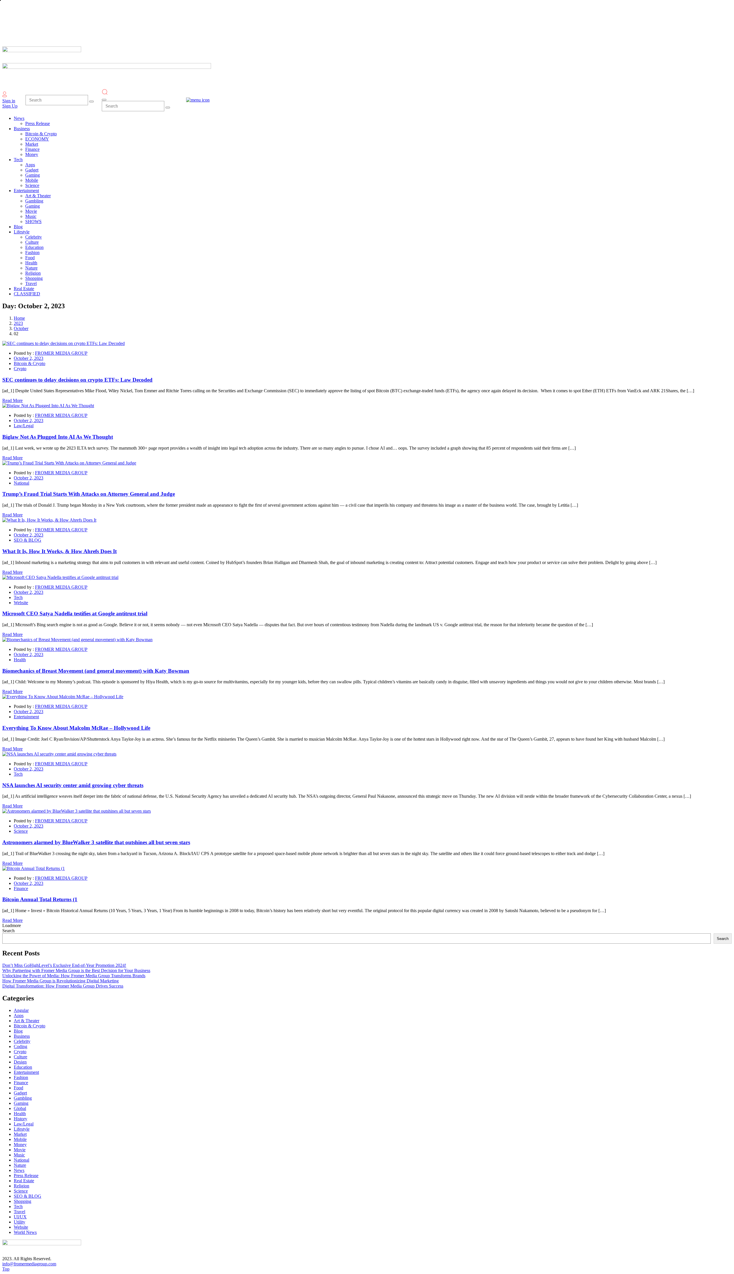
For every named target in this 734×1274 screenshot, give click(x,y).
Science (21, 831)
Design (20, 1062)
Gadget (20, 1092)
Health (20, 659)
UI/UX (20, 1216)
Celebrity (22, 1041)
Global (20, 1108)
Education (23, 1067)
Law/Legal (24, 425)
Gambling (23, 1098)
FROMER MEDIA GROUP (61, 353)
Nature (20, 1165)
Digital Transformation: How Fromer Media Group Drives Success (62, 986)
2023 (18, 323)
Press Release (26, 1175)
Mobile (20, 1139)
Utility (19, 1222)
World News (25, 1232)
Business (22, 1036)
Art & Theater (26, 1020)
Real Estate (24, 1180)
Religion (21, 1185)
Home (19, 318)
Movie (20, 1149)
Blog (18, 1031)
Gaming (21, 1103)
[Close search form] (104, 100)
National (21, 483)
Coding (20, 1046)
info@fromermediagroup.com (29, 1263)
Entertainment (26, 716)
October (21, 328)
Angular (21, 1010)
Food (18, 1087)
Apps (19, 1015)
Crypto (20, 368)
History (20, 1118)
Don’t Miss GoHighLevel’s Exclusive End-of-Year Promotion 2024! (64, 965)
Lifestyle (22, 1129)
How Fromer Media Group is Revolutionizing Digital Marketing (60, 980)
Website (21, 602)
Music (19, 1154)
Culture (20, 1056)
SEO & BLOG (27, 540)
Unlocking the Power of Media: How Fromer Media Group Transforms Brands (73, 975)
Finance (21, 888)
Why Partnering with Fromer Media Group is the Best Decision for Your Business (76, 970)
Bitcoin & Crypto (29, 363)
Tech (18, 597)
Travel (19, 1211)
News (19, 1170)
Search (8, 930)
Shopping (22, 1201)
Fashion (21, 1077)
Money (20, 1144)
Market (20, 1134)
